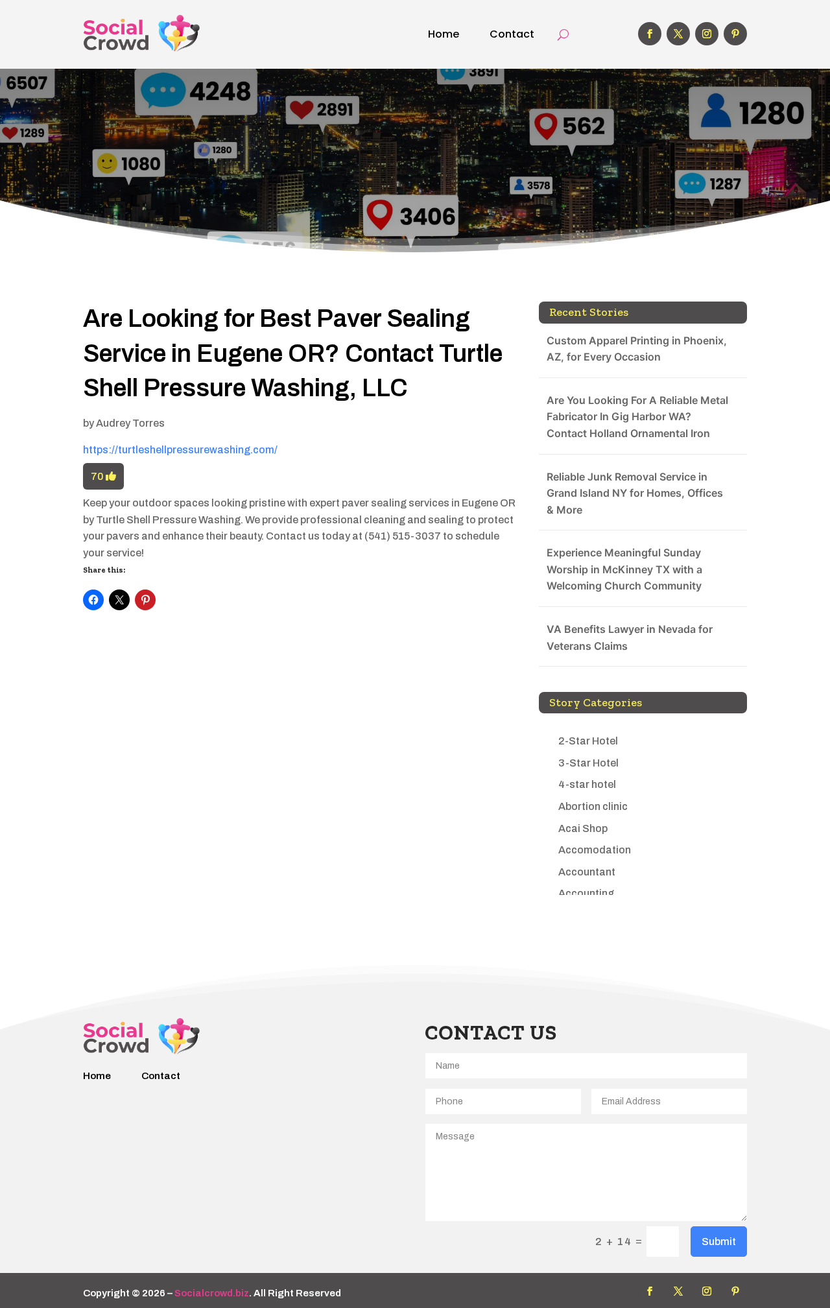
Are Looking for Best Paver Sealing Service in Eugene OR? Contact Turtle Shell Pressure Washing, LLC (293, 353)
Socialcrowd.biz (211, 1293)
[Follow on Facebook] (649, 33)
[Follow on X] (678, 33)
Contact (512, 34)
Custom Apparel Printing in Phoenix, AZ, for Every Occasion (637, 349)
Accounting (586, 893)
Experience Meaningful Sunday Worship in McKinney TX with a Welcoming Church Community (624, 569)
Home (443, 34)
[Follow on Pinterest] (735, 33)
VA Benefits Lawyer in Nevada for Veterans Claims (630, 637)
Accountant (586, 871)
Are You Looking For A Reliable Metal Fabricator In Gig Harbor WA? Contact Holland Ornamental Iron (637, 417)
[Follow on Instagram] (706, 33)
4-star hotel (587, 784)
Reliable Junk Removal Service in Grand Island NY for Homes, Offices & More (635, 493)
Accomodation (594, 849)
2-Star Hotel (588, 740)
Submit (719, 1241)
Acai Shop (583, 828)
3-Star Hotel (588, 762)
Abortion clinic (593, 806)
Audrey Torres (130, 423)
